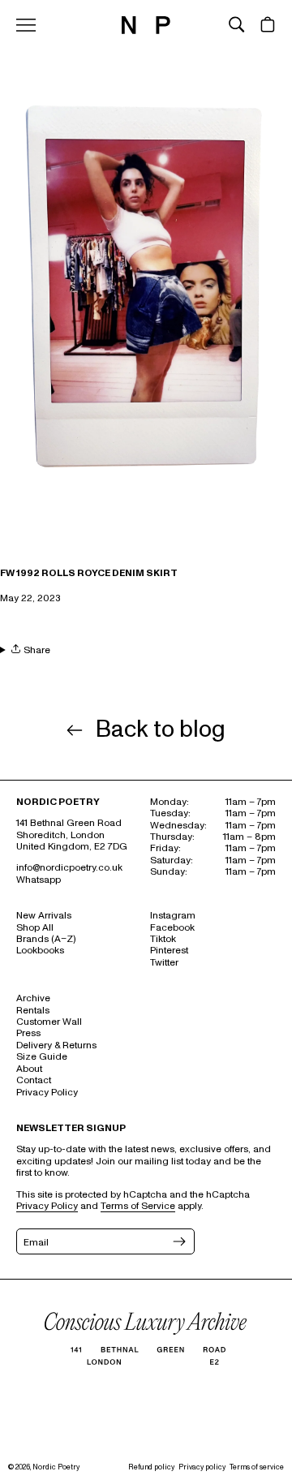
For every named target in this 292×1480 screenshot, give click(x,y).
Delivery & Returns (56, 1045)
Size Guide (41, 1057)
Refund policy (151, 1467)
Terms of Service (138, 1206)
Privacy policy (201, 1467)
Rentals (32, 1011)
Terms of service (257, 1467)
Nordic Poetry (55, 1467)
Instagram (172, 916)
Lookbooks (40, 950)
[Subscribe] (177, 1241)
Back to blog (160, 730)
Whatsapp (38, 880)
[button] (237, 24)
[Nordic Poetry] (146, 31)
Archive (33, 998)
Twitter (164, 963)
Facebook (172, 928)
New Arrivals (43, 916)
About (29, 1069)
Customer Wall (49, 1022)
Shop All (35, 928)
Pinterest (169, 950)
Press (28, 1033)
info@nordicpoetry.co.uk (69, 868)
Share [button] (35, 649)
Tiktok (163, 939)
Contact (33, 1080)
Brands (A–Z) (45, 939)
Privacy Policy (47, 1092)
